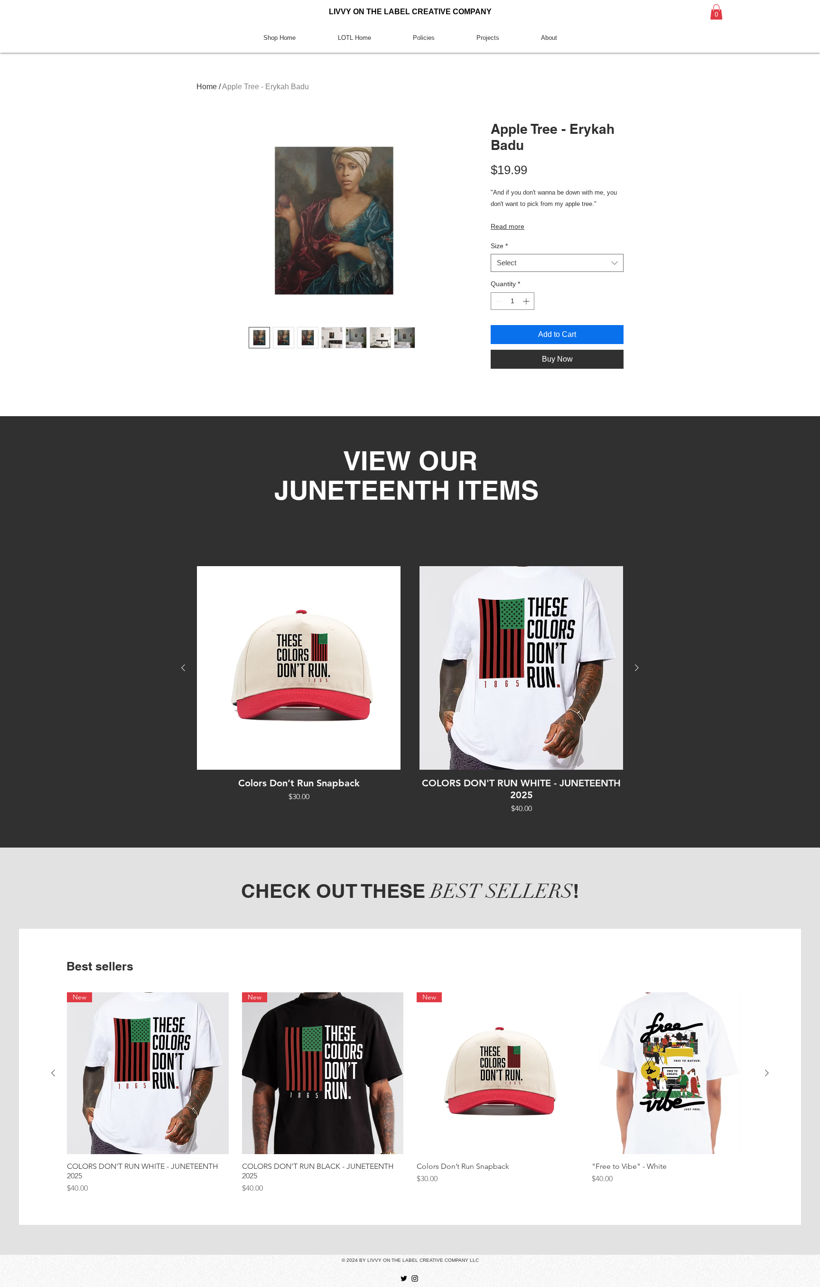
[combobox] (557, 263)
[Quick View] (299, 668)
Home (206, 87)
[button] (716, 11)
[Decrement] (498, 301)
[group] (410, 690)
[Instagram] (414, 1278)
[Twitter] (404, 1278)
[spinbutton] (512, 301)
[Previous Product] (183, 667)
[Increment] (527, 301)
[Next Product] (637, 667)
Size (499, 246)
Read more (507, 226)
